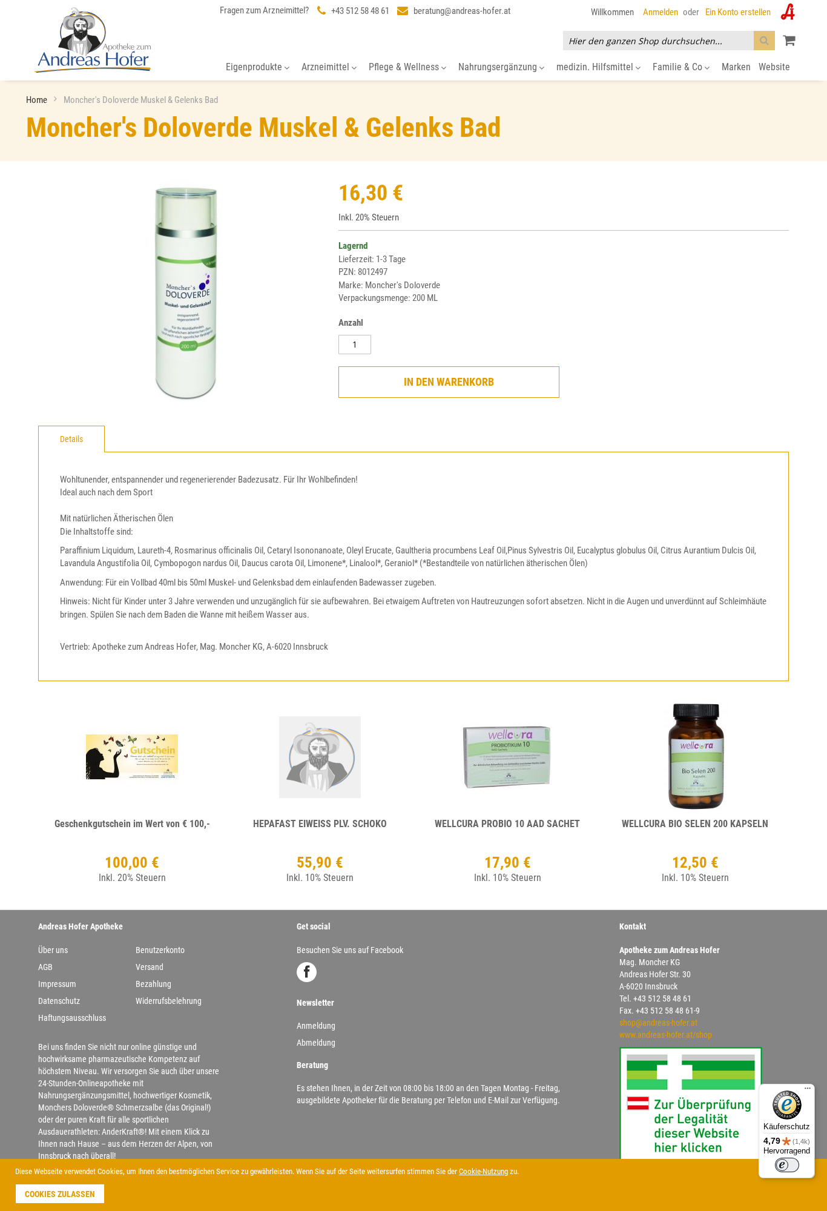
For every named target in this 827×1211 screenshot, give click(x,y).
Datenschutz (59, 1001)
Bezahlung (153, 984)
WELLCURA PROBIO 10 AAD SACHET (507, 824)
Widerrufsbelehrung (169, 1001)
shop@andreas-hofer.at (658, 1023)
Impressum (57, 984)
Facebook (307, 972)
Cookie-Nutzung (483, 1171)
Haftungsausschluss (72, 1018)
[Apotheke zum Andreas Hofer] (92, 40)
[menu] (413, 67)
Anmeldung (316, 1026)
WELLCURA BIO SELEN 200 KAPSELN (695, 824)
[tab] (71, 439)
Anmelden (660, 12)
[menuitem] (257, 67)
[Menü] (807, 1091)
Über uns (53, 950)
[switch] (787, 1165)
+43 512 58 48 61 (360, 10)
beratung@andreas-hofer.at (462, 10)
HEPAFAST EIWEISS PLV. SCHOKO (320, 824)
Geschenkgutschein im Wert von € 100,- (132, 824)
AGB (45, 967)
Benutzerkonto (160, 950)
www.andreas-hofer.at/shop (665, 1035)
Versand (149, 967)
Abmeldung (316, 1043)
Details (71, 439)
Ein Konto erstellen (738, 12)
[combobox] (669, 40)
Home (37, 99)
